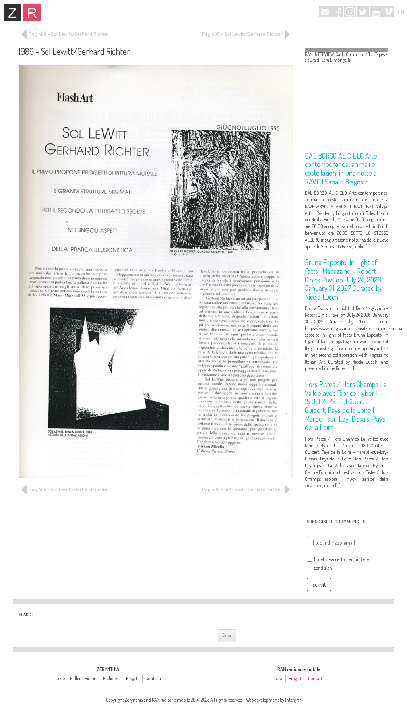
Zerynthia (12, 12)
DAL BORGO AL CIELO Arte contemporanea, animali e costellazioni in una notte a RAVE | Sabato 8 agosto (341, 168)
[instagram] (350, 11)
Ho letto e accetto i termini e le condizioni (341, 563)
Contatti (153, 678)
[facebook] (337, 11)
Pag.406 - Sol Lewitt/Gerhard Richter (68, 34)
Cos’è (60, 678)
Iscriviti (319, 584)
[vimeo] (388, 11)
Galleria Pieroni (84, 678)
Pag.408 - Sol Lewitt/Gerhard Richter (243, 34)
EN (401, 12)
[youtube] (376, 11)
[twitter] (363, 11)
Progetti (133, 678)
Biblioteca (112, 678)
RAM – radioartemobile (32, 12)
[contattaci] (325, 11)
